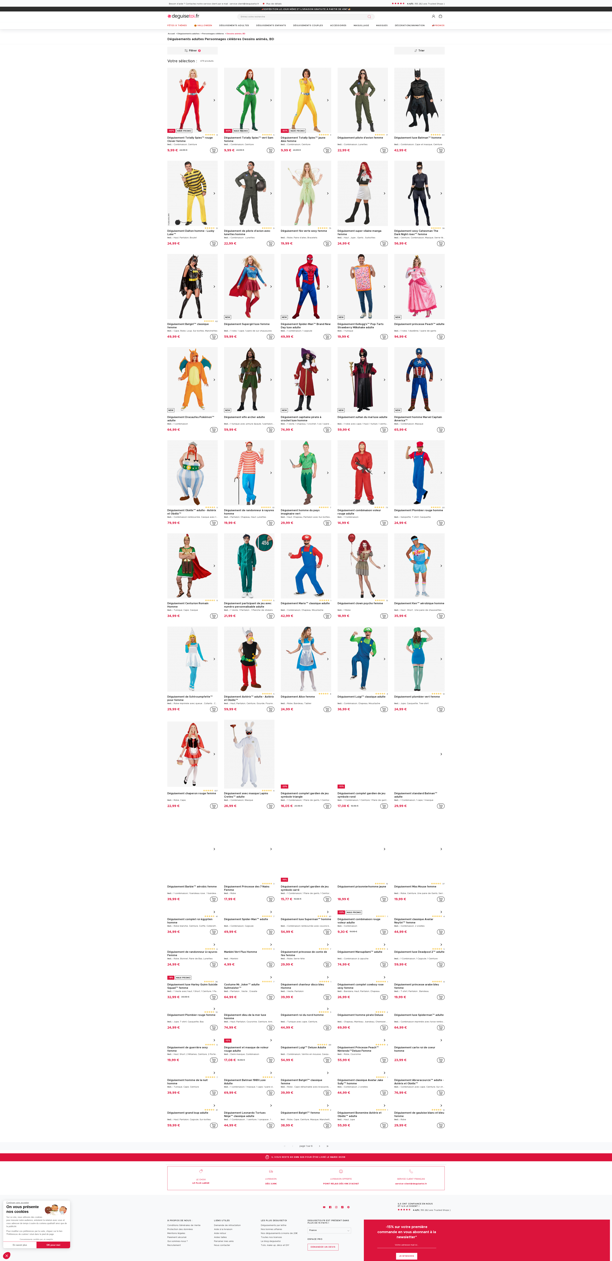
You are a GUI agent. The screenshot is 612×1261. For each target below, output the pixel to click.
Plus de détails (274, 4)
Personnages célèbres (213, 34)
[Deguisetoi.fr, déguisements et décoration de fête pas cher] (183, 16)
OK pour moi (53, 1245)
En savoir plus (20, 1245)
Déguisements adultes (188, 34)
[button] (7, 1255)
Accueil (171, 34)
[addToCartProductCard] (214, 150)
